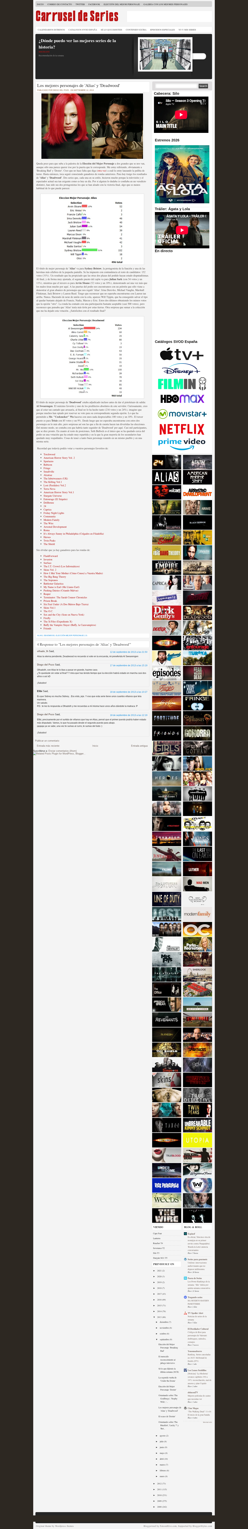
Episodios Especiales (162, 29)
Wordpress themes (64, 1525)
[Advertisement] (169, 16)
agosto (163, 1435)
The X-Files (50, 621)
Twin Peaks (49, 540)
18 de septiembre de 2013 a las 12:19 (128, 715)
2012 (159, 1483)
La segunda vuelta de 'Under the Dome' (167, 1379)
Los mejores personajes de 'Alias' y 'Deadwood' (78, 85)
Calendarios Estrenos (51, 29)
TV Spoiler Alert (195, 1313)
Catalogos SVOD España (82, 29)
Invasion (48, 559)
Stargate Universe (53, 495)
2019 (159, 1282)
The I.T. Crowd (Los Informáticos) (62, 566)
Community (50, 516)
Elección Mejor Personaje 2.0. (72, 635)
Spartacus (48, 461)
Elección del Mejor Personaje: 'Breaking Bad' (168, 1347)
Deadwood (49, 635)
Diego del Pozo (45, 664)
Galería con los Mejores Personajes (165, 4)
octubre (163, 1333)
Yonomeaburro (195, 1351)
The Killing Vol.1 (53, 482)
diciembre (164, 1321)
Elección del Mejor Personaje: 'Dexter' (167, 1388)
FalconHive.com (168, 1525)
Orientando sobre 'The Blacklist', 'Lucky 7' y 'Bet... (168, 1425)
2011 (159, 1489)
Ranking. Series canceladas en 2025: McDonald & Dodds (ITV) (199, 1357)
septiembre (165, 1339)
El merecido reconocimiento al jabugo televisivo (166, 1359)
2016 (159, 1299)
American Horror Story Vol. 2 (59, 457)
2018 (159, 1287)
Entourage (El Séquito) (56, 499)
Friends (47, 628)
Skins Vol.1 (50, 607)
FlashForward (51, 556)
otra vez (102, 170)
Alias (40, 635)
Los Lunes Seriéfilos (197, 1370)
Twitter (80, 4)
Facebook (94, 4)
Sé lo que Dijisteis (111, 29)
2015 (159, 1305)
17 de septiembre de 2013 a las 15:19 (128, 665)
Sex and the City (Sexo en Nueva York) (64, 614)
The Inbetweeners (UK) (56, 478)
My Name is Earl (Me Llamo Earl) (62, 587)
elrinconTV (193, 1392)
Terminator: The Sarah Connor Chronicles (65, 597)
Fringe (47, 468)
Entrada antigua (139, 745)
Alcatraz (48, 475)
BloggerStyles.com (202, 1525)
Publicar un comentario (47, 740)
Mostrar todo (207, 1422)
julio (162, 1441)
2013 (159, 1317)
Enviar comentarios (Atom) (62, 751)
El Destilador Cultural (198, 1328)
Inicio (40, 4)
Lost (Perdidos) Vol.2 (55, 485)
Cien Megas (193, 1408)
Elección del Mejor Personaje (122, 4)
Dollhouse (49, 502)
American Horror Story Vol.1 (59, 492)
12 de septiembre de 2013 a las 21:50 (128, 652)
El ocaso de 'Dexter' (166, 1416)
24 (45, 506)
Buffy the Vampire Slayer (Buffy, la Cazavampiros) (70, 625)
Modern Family (52, 520)
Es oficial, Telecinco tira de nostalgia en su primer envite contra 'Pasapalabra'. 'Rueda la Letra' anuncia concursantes (199, 1243)
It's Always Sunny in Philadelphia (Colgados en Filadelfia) (74, 533)
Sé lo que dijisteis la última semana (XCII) (168, 1370)
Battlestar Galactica (53, 583)
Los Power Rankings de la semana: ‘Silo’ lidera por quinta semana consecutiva (199, 1284)
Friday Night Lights (54, 513)
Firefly (47, 618)
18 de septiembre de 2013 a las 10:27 (128, 692)
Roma (47, 530)
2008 (159, 1506)
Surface (47, 563)
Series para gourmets (197, 1259)
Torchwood (49, 454)
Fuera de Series (195, 1278)
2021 (159, 1270)
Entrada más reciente (48, 745)
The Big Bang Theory (55, 576)
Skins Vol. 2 (50, 569)
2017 (159, 1293)
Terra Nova (49, 488)
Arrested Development (55, 526)
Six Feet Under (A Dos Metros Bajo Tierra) (66, 604)
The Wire (48, 523)
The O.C (48, 611)
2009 (159, 1500)
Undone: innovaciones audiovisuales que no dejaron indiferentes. (197, 1266)
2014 (159, 1311)
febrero (163, 1470)
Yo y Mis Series (187, 29)
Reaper (47, 594)
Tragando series (195, 1297)
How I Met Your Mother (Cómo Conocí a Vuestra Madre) (73, 573)
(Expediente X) (64, 621)
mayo (162, 1452)
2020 (159, 1276)
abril (162, 1458)
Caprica (47, 509)
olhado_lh (42, 651)
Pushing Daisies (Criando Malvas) (61, 590)
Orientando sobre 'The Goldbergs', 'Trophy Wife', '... (168, 1398)
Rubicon (48, 464)
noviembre (164, 1327)
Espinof (191, 1233)
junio (162, 1447)
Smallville (49, 471)
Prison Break (50, 600)
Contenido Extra (136, 29)
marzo (163, 1464)
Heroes (47, 537)
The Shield (49, 544)
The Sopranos (51, 580)
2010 (159, 1495)
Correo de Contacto (59, 4)
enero (162, 1476)
